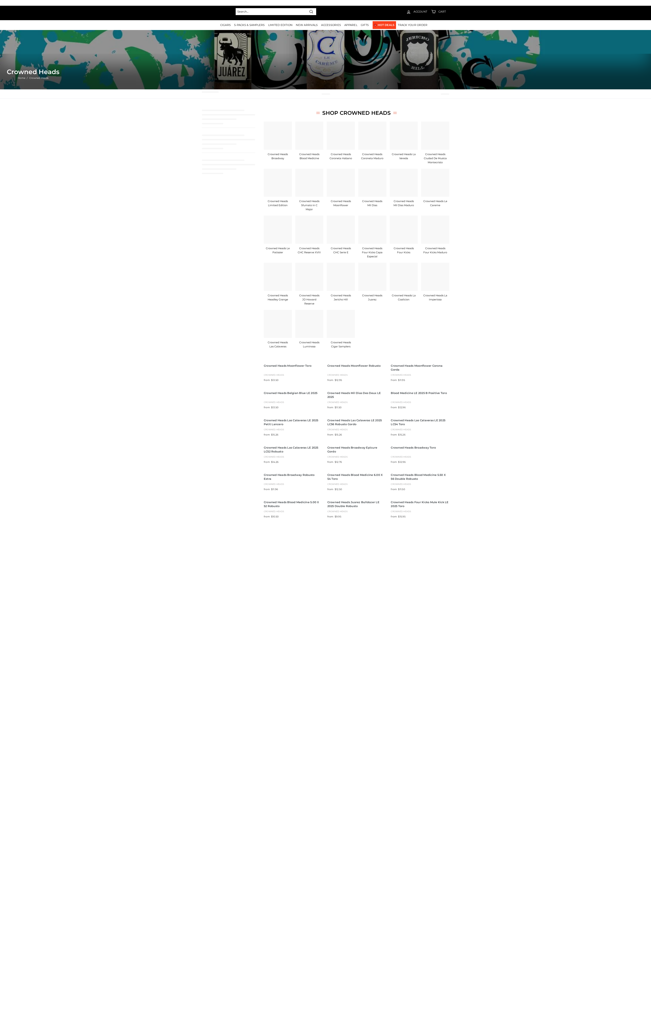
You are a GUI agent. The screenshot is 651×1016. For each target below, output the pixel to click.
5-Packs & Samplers (249, 25)
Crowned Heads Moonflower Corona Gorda (416, 367)
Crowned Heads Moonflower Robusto (354, 365)
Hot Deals (386, 25)
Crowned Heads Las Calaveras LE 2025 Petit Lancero (291, 422)
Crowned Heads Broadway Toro (413, 447)
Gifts (365, 25)
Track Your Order (412, 25)
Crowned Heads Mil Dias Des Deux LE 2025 (354, 395)
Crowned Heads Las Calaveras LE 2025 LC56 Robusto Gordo (354, 422)
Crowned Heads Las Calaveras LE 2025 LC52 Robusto (291, 449)
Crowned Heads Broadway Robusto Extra (289, 476)
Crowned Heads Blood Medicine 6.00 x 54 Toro (355, 476)
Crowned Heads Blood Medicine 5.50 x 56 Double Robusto (418, 476)
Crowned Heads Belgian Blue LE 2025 (291, 393)
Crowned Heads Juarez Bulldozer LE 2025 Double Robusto (353, 504)
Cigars (225, 25)
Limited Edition (280, 25)
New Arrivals (307, 25)
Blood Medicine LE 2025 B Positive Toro (419, 393)
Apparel (350, 25)
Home (21, 78)
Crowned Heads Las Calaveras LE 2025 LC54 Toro (418, 422)
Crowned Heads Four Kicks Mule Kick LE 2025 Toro (419, 504)
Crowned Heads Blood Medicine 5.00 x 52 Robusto (291, 504)
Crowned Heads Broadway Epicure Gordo (352, 449)
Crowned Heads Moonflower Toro (287, 365)
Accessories (331, 25)
